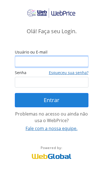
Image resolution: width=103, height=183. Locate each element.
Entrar (51, 100)
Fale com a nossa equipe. (51, 128)
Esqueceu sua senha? (68, 72)
